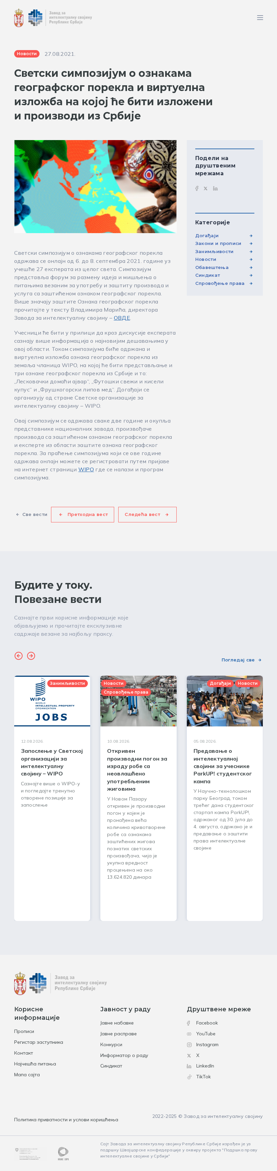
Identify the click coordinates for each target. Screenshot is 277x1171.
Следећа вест (142, 514)
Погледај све (238, 659)
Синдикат (207, 275)
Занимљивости (214, 251)
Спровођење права (220, 283)
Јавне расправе (118, 1034)
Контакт (23, 1053)
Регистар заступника (38, 1042)
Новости (205, 259)
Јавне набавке (117, 1023)
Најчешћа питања (35, 1064)
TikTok (203, 1077)
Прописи (24, 1031)
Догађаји (207, 235)
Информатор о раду (124, 1055)
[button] (18, 656)
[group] (52, 798)
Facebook (207, 1023)
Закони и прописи (218, 243)
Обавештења (212, 267)
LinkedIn (205, 1066)
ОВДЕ (122, 317)
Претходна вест (88, 514)
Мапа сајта (27, 1075)
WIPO (86, 469)
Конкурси (111, 1044)
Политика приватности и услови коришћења (66, 1120)
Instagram (207, 1044)
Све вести (35, 514)
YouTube (206, 1034)
